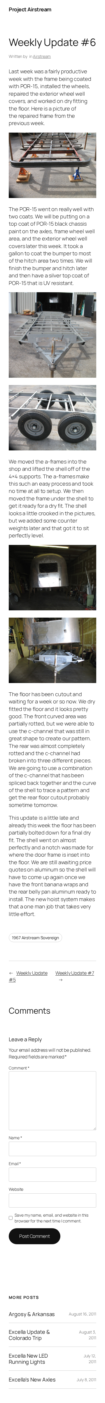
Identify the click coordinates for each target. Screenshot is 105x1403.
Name (15, 1137)
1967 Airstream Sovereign (35, 937)
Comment (19, 1068)
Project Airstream (30, 9)
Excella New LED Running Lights (28, 1359)
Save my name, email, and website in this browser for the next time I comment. (51, 1218)
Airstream (42, 56)
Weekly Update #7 (74, 973)
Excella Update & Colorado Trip (29, 1335)
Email (15, 1163)
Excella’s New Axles (32, 1379)
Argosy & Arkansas (32, 1314)
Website (16, 1189)
